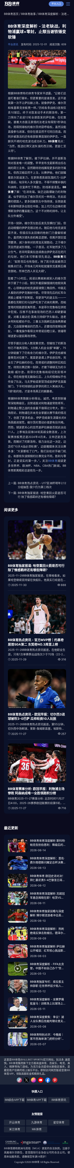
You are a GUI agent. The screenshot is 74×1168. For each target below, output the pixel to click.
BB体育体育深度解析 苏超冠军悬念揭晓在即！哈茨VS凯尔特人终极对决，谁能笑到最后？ (48, 896)
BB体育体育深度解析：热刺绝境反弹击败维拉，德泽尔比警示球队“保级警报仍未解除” (48, 931)
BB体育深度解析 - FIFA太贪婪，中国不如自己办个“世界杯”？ (47, 966)
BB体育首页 (11, 13)
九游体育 (36, 1122)
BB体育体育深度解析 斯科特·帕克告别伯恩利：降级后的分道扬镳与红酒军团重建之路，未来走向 (48, 843)
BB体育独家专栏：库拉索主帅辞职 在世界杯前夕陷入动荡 (47, 984)
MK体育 (37, 1129)
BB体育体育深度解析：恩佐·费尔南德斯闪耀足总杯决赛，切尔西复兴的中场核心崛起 (48, 860)
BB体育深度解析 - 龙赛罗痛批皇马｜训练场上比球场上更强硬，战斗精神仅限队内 (48, 1001)
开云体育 (14, 1122)
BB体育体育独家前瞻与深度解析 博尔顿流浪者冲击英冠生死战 (47, 913)
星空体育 (58, 1122)
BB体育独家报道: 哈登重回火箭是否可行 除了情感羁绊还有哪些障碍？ (42, 494)
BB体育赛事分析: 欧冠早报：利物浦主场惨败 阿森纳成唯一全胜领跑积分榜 (36, 791)
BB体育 (53, 460)
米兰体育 (14, 1129)
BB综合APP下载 (14, 1099)
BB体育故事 (28, 13)
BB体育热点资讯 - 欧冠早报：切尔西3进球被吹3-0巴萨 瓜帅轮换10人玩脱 (36, 716)
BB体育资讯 (59, 1099)
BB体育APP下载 (37, 1099)
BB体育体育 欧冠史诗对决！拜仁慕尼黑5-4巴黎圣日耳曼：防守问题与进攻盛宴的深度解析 (48, 878)
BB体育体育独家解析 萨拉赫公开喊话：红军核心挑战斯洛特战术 (48, 949)
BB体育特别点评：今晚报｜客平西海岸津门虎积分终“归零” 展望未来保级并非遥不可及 (47, 1037)
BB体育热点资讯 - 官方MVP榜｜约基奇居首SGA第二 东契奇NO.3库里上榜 (36, 642)
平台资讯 (13, 44)
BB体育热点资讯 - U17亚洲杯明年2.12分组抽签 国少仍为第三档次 (42, 485)
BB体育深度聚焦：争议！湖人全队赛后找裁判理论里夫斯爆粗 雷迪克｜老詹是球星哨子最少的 (48, 1019)
